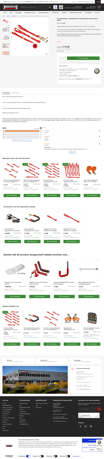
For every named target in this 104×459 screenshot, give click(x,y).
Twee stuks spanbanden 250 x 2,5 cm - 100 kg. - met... (91, 182)
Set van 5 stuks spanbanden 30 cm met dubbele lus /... (12, 181)
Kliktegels (22, 415)
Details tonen (76, 456)
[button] (99, 7)
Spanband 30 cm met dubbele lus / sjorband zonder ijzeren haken (50, 231)
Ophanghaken (23, 420)
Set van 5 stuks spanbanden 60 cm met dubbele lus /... (32, 181)
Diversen (21, 409)
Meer (59, 41)
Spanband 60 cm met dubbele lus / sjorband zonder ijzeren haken (70, 231)
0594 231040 (68, 7)
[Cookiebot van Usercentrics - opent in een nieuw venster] (9, 456)
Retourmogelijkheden (7, 409)
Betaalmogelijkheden (7, 405)
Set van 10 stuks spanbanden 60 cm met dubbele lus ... (70, 182)
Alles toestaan (92, 440)
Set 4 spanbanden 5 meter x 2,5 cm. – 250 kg (92, 329)
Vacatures (4, 422)
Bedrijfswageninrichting (25, 407)
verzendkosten (14, 189)
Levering (4, 403)
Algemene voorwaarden (7, 407)
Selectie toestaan (92, 445)
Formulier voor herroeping (8, 417)
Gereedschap (22, 411)
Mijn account (38, 407)
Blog (92, 1)
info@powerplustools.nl (76, 7)
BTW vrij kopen (5, 413)
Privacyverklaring (6, 411)
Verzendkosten (67, 48)
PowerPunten (5, 430)
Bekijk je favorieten (63, 65)
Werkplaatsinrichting (24, 424)
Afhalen (4, 426)
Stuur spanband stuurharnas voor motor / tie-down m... (32, 329)
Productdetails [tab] (15, 93)
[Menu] (102, 440)
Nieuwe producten (24, 403)
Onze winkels (5, 420)
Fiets (21, 405)
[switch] (42, 456)
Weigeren (92, 449)
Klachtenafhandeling (6, 424)
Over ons (74, 1)
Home (3, 16)
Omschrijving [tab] (6, 93)
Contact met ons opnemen (83, 1)
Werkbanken (22, 422)
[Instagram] (91, 426)
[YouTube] (86, 426)
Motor (8, 16)
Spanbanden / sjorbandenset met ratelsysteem (69, 330)
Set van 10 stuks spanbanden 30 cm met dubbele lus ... (50, 182)
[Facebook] (80, 426)
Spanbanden (14, 16)
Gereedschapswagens (24, 413)
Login (37, 405)
